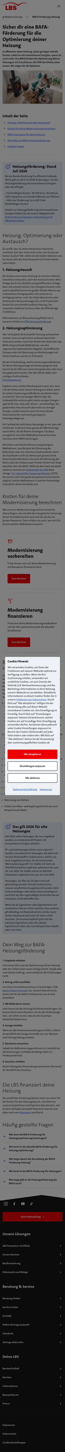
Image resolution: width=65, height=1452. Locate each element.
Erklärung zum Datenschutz (31, 699)
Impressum (46, 789)
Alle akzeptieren (32, 754)
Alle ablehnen (32, 778)
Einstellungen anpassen (32, 766)
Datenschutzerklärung (25, 789)
